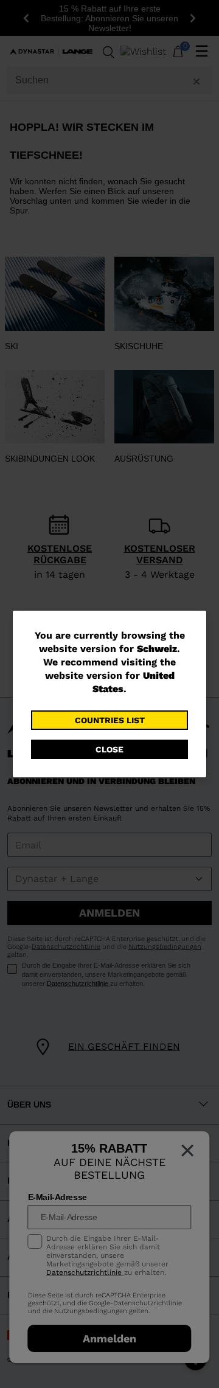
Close (109, 749)
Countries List (110, 720)
